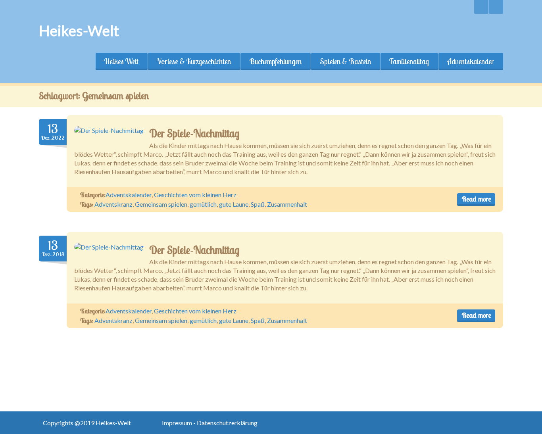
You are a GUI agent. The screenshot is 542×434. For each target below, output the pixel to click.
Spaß (258, 204)
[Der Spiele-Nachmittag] (109, 130)
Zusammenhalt (287, 204)
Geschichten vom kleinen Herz (195, 194)
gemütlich (203, 204)
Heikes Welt (121, 61)
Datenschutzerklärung (227, 422)
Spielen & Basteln (345, 61)
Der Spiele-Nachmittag (194, 133)
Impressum (177, 422)
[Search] (481, 7)
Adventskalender (470, 61)
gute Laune (233, 204)
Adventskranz (113, 204)
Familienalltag (409, 61)
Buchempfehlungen (275, 61)
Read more (476, 199)
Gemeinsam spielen (161, 204)
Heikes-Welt (79, 30)
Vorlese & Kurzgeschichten (194, 61)
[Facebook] (496, 7)
